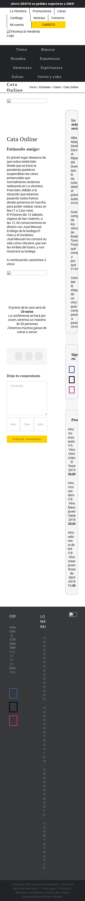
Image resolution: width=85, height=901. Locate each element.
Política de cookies (57, 892)
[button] (71, 76)
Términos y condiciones (29, 892)
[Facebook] (72, 369)
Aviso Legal (48, 888)
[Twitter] (72, 379)
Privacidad (64, 888)
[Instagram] (72, 389)
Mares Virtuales (53, 896)
